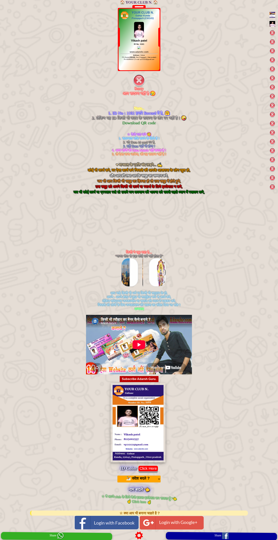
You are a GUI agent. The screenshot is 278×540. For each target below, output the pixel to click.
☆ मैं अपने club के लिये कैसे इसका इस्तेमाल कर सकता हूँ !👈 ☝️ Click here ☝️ (138, 499)
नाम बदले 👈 (139, 489)
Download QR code (139, 123)
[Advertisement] (139, 226)
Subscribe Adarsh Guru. (139, 379)
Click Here (148, 468)
